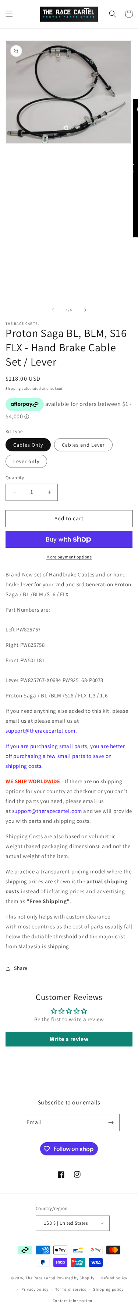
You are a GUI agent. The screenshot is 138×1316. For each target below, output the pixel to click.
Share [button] (21, 968)
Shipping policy (108, 1289)
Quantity (15, 477)
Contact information (72, 1300)
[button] (9, 14)
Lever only (26, 461)
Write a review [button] (69, 1039)
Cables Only (28, 444)
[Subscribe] (111, 1122)
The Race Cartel (40, 1277)
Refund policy (114, 1277)
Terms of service (70, 1289)
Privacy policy (35, 1289)
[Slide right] (85, 310)
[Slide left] (53, 310)
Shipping (13, 388)
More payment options (69, 557)
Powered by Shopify (76, 1277)
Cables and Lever (83, 444)
